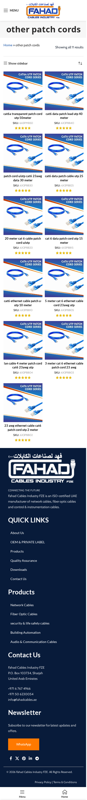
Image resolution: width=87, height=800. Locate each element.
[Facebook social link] (11, 758)
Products (17, 551)
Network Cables (22, 605)
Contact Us (18, 579)
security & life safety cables (29, 623)
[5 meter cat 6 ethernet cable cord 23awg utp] (64, 278)
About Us (17, 533)
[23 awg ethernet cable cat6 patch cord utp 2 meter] (22, 402)
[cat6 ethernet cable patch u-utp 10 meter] (22, 278)
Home (7, 45)
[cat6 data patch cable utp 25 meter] (64, 153)
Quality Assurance (23, 560)
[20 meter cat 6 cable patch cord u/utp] (22, 215)
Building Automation (25, 632)
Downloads (18, 570)
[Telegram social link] (37, 758)
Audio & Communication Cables (33, 642)
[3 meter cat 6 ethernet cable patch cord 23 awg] (64, 340)
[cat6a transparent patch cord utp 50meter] (22, 90)
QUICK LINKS (28, 520)
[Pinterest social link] (23, 758)
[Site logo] (43, 10)
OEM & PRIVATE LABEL (27, 542)
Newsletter (24, 713)
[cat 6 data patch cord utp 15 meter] (64, 215)
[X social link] (17, 758)
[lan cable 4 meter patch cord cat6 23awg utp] (22, 340)
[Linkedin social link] (30, 758)
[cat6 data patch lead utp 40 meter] (64, 90)
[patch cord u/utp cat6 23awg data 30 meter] (22, 153)
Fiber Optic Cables (23, 614)
